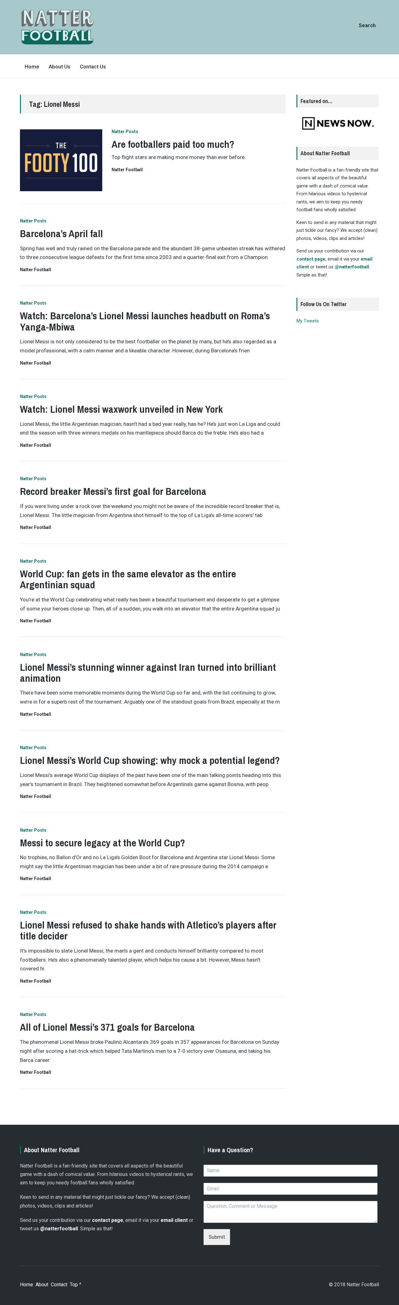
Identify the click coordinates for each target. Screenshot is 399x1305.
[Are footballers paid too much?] (61, 160)
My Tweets (307, 321)
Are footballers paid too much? (173, 144)
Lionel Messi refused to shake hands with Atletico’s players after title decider (148, 930)
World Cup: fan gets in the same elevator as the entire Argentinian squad (128, 579)
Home (32, 66)
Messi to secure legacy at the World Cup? (102, 842)
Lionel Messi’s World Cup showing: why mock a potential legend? (150, 760)
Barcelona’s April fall (61, 233)
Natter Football (127, 169)
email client (174, 1220)
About (42, 1285)
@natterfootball (352, 267)
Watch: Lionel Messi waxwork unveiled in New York (121, 409)
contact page (310, 259)
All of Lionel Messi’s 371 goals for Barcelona (107, 1027)
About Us (59, 66)
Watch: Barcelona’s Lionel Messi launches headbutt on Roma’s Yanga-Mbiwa (145, 321)
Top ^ (75, 1285)
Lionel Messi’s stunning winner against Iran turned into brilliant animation (148, 672)
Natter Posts (125, 131)
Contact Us (93, 66)
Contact (59, 1285)
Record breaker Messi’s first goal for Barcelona (113, 491)
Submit (217, 1237)
